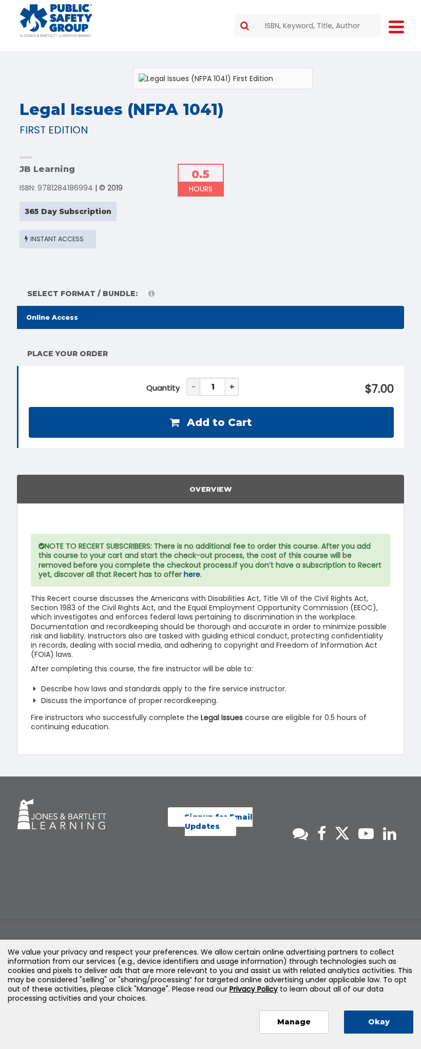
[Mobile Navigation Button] (396, 26)
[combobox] (308, 25)
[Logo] (56, 20)
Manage (294, 1021)
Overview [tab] (210, 489)
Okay (379, 1021)
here (192, 574)
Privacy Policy (253, 989)
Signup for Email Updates (218, 821)
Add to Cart (218, 422)
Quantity (163, 387)
